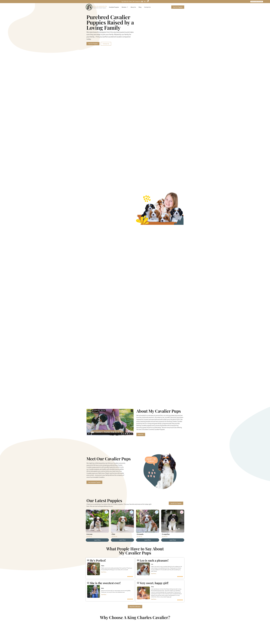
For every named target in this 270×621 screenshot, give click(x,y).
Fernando (140, 534)
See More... (104, 572)
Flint (113, 534)
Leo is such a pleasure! (154, 560)
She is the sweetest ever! (105, 583)
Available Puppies (114, 7)
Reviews (124, 7)
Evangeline (166, 534)
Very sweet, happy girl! (154, 583)
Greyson (89, 534)
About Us (133, 7)
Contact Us (147, 7)
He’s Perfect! (98, 560)
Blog (140, 7)
